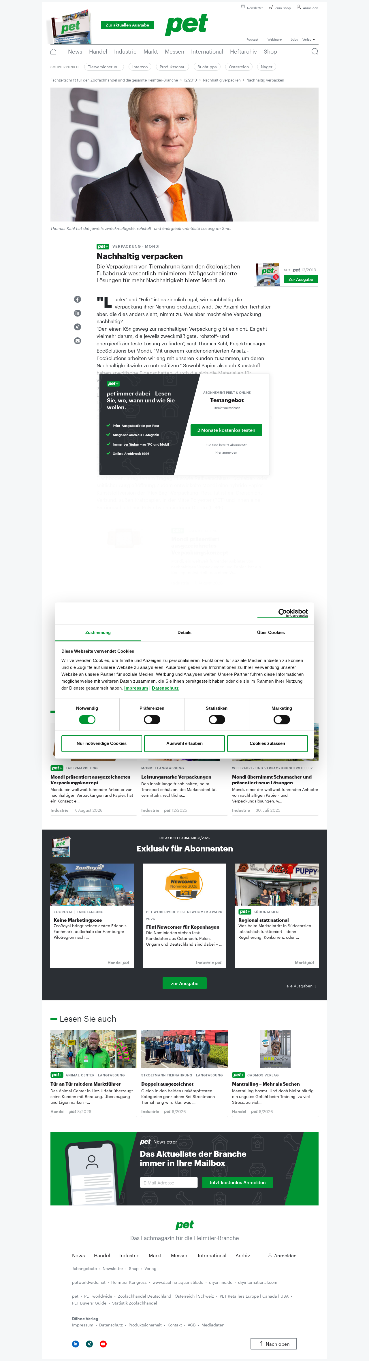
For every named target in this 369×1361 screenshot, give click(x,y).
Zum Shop (283, 8)
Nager (266, 66)
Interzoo (140, 66)
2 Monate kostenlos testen (226, 430)
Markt (155, 1255)
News (78, 1255)
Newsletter (255, 8)
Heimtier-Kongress (129, 1282)
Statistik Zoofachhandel (134, 1303)
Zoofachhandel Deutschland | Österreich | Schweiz (166, 1296)
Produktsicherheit (145, 1324)
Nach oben (278, 1344)
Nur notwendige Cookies (102, 743)
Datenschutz (165, 688)
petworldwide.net (89, 1282)
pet (75, 1296)
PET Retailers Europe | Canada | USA (254, 1296)
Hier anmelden (226, 452)
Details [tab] (185, 632)
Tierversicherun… (104, 66)
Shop (134, 1268)
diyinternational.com (257, 1282)
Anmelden (310, 8)
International (212, 1255)
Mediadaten (213, 1324)
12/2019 (190, 80)
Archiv (243, 1255)
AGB (192, 1324)
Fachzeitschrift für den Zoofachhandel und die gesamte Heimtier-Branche (114, 80)
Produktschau (172, 66)
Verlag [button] (307, 39)
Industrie (129, 1255)
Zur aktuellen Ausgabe (127, 24)
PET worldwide (98, 1296)
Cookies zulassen (267, 743)
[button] (77, 299)
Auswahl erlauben (184, 743)
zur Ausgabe (184, 983)
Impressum (136, 688)
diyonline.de (220, 1282)
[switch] (152, 719)
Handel (102, 1255)
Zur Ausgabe (301, 279)
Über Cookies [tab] (271, 632)
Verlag (150, 1268)
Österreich (239, 66)
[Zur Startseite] (184, 1225)
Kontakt (174, 1324)
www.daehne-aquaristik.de (178, 1282)
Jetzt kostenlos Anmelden (237, 1182)
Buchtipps (207, 66)
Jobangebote (84, 1268)
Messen (180, 1255)
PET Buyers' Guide (89, 1303)
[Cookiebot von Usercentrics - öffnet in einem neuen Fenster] (282, 613)
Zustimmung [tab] (98, 632)
